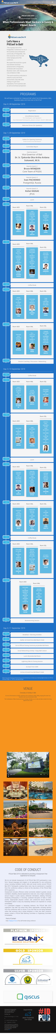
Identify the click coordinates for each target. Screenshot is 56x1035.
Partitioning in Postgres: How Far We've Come (18, 223)
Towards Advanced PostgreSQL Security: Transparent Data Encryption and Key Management (32, 263)
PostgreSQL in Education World (32, 307)
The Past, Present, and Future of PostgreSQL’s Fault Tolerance (18, 483)
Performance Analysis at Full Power (18, 342)
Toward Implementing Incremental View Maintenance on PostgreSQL (46, 342)
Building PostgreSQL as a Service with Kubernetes (46, 263)
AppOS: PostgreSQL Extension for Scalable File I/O (18, 307)
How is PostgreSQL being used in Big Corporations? (18, 397)
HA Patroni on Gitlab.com (45, 519)
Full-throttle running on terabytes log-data (32, 342)
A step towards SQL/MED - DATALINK (32, 397)
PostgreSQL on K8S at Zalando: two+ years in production (18, 561)
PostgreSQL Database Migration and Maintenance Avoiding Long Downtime (25, 600)
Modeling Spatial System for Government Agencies (32, 519)
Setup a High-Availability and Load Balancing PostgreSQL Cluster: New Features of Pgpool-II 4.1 (46, 436)
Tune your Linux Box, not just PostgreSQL (46, 307)
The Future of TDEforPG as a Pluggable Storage (46, 223)
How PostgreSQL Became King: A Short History (32, 437)
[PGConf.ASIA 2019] (9, 1)
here (9, 1029)
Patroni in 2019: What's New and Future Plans (46, 483)
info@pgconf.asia (13, 920)
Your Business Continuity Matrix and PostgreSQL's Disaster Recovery (32, 223)
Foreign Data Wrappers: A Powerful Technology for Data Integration (18, 263)
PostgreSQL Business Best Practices (18, 437)
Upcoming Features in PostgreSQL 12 (46, 397)
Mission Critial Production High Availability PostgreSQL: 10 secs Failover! (32, 561)
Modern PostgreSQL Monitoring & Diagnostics (39, 599)
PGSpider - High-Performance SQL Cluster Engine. (18, 519)
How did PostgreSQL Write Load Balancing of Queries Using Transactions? (32, 483)
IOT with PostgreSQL (46, 561)
